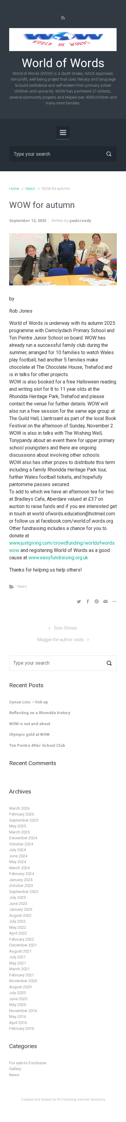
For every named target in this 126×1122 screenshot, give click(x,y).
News (30, 188)
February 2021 (21, 975)
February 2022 (21, 939)
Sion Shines (65, 628)
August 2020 (20, 987)
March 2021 (19, 969)
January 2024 (20, 879)
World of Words (63, 63)
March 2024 (19, 868)
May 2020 (17, 1004)
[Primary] (63, 132)
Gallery (15, 1068)
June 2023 (18, 903)
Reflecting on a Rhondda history (39, 712)
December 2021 (23, 945)
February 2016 (21, 1028)
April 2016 (18, 1022)
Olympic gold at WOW (29, 734)
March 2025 (19, 832)
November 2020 (23, 981)
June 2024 (18, 856)
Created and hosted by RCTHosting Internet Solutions (63, 1100)
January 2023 (20, 909)
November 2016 (23, 1010)
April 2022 (18, 933)
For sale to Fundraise (27, 1063)
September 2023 (23, 891)
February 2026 (21, 814)
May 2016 (17, 1016)
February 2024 (21, 873)
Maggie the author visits (60, 639)
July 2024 (17, 850)
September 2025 (23, 820)
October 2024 (21, 844)
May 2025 (17, 826)
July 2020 (17, 992)
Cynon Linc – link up (28, 702)
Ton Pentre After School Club (37, 745)
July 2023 (17, 897)
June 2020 (18, 999)
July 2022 (17, 921)
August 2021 (20, 951)
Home (14, 188)
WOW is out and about (29, 723)
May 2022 (17, 927)
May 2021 (17, 963)
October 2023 (21, 885)
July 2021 (17, 957)
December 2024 (23, 838)
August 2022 (20, 915)
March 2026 (19, 808)
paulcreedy (80, 220)
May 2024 (17, 861)
